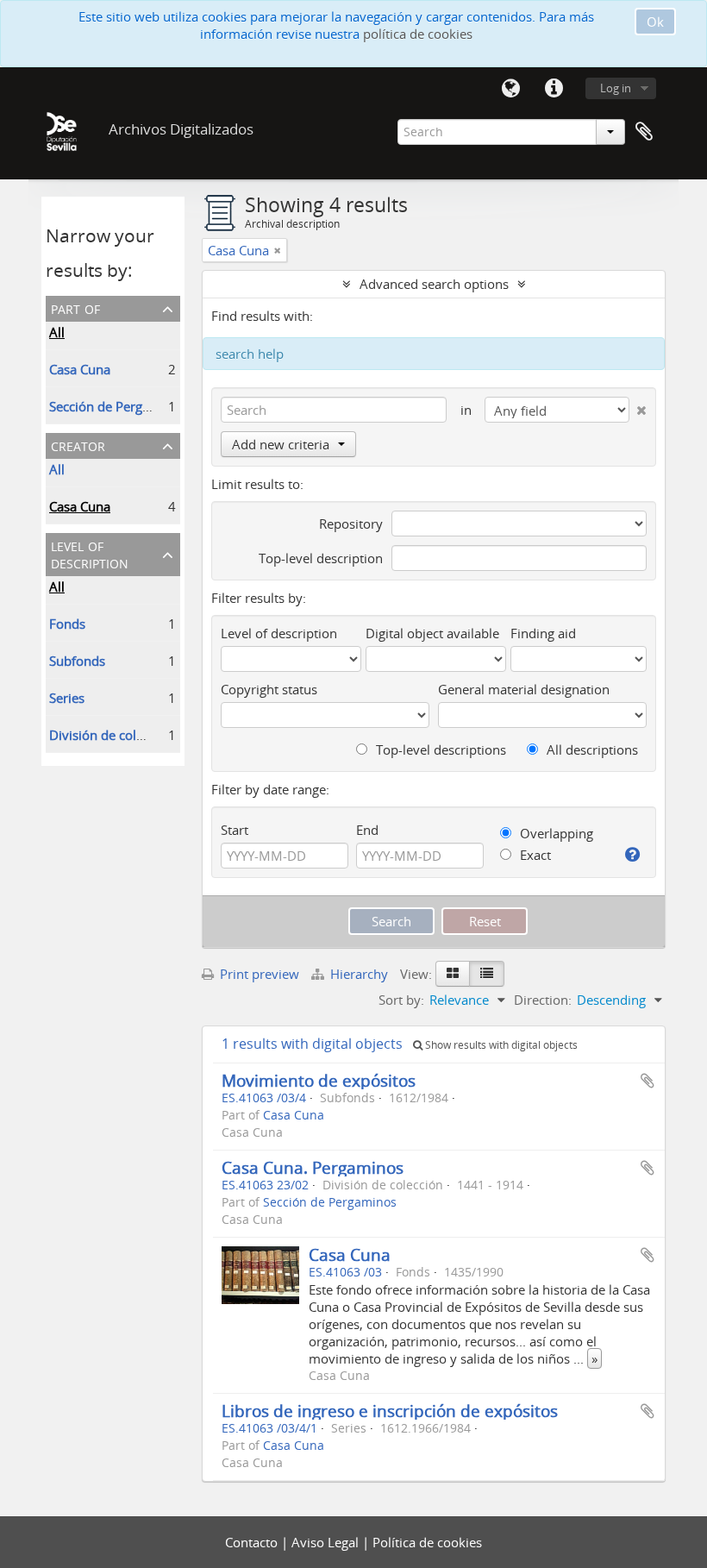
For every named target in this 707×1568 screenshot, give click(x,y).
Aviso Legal (326, 1542)
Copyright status (269, 689)
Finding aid (543, 633)
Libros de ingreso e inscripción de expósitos (390, 1410)
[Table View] (486, 974)
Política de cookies (427, 1542)
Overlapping (554, 833)
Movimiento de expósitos (319, 1080)
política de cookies (417, 33)
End (367, 829)
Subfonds (77, 660)
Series (66, 697)
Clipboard (644, 132)
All (57, 332)
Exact (533, 854)
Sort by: (401, 999)
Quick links (553, 88)
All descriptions (590, 749)
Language (510, 88)
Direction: (543, 999)
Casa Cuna (79, 369)
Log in (615, 88)
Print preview (257, 973)
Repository (351, 523)
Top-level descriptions (439, 749)
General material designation (524, 689)
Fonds (67, 623)
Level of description (89, 553)
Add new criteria (280, 444)
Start (234, 829)
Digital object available (432, 633)
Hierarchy (359, 973)
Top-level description (321, 558)
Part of (75, 307)
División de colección (111, 734)
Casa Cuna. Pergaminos (313, 1167)
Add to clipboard (647, 1080)
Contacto (253, 1542)
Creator (78, 444)
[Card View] (452, 974)
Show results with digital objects (500, 1045)
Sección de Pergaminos (117, 406)
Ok (655, 21)
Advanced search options (434, 283)
